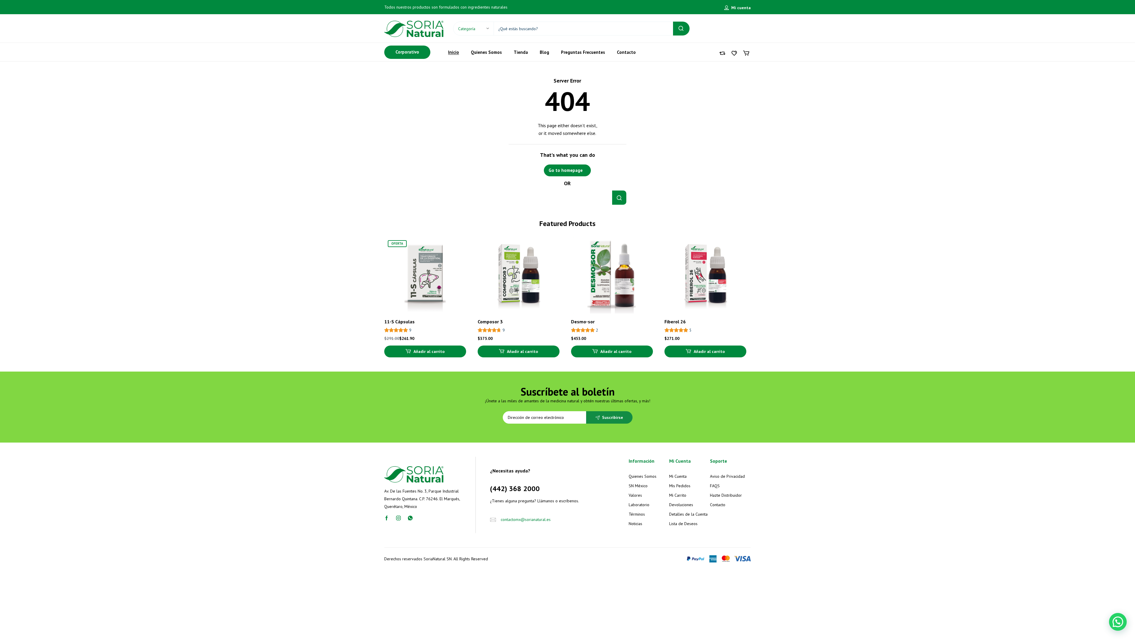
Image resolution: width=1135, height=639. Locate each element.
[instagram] (398, 517)
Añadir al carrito (429, 351)
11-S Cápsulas (399, 322)
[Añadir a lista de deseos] (456, 246)
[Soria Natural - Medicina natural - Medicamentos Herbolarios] (413, 28)
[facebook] (386, 517)
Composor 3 (490, 322)
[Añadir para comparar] (456, 258)
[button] (1118, 622)
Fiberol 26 (675, 322)
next (759, 296)
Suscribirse (612, 417)
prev (376, 296)
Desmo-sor (583, 322)
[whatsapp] (410, 517)
